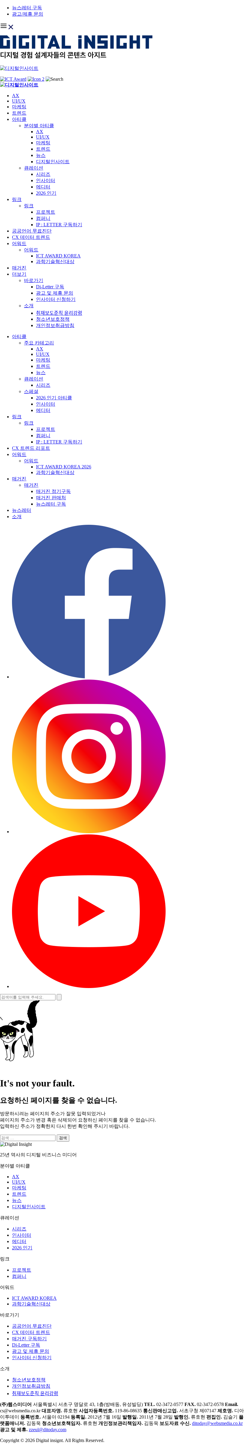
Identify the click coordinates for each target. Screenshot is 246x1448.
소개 (29, 305)
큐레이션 (33, 167)
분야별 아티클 (39, 125)
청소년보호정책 (53, 319)
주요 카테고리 (39, 342)
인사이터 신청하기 (56, 299)
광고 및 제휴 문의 (54, 293)
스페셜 (31, 391)
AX (15, 95)
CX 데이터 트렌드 (31, 237)
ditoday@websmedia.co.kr (217, 1423)
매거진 (19, 267)
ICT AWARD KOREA (58, 255)
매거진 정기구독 (53, 491)
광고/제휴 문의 (27, 14)
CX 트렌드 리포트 (31, 448)
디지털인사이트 (53, 161)
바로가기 (33, 280)
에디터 (43, 186)
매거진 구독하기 (29, 1338)
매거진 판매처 (51, 497)
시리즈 (43, 174)
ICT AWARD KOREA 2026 (63, 466)
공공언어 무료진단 (32, 230)
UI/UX (19, 101)
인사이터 (45, 180)
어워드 (19, 243)
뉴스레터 (21, 510)
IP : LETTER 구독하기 (59, 224)
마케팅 (19, 106)
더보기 (19, 274)
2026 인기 (46, 193)
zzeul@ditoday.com (47, 1429)
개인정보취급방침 (55, 325)
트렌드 (19, 113)
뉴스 (41, 155)
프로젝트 (45, 212)
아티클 (19, 119)
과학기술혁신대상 (55, 261)
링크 (17, 199)
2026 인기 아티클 (54, 397)
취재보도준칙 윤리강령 (59, 313)
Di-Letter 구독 (50, 286)
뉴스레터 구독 (27, 7)
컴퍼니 (43, 218)
